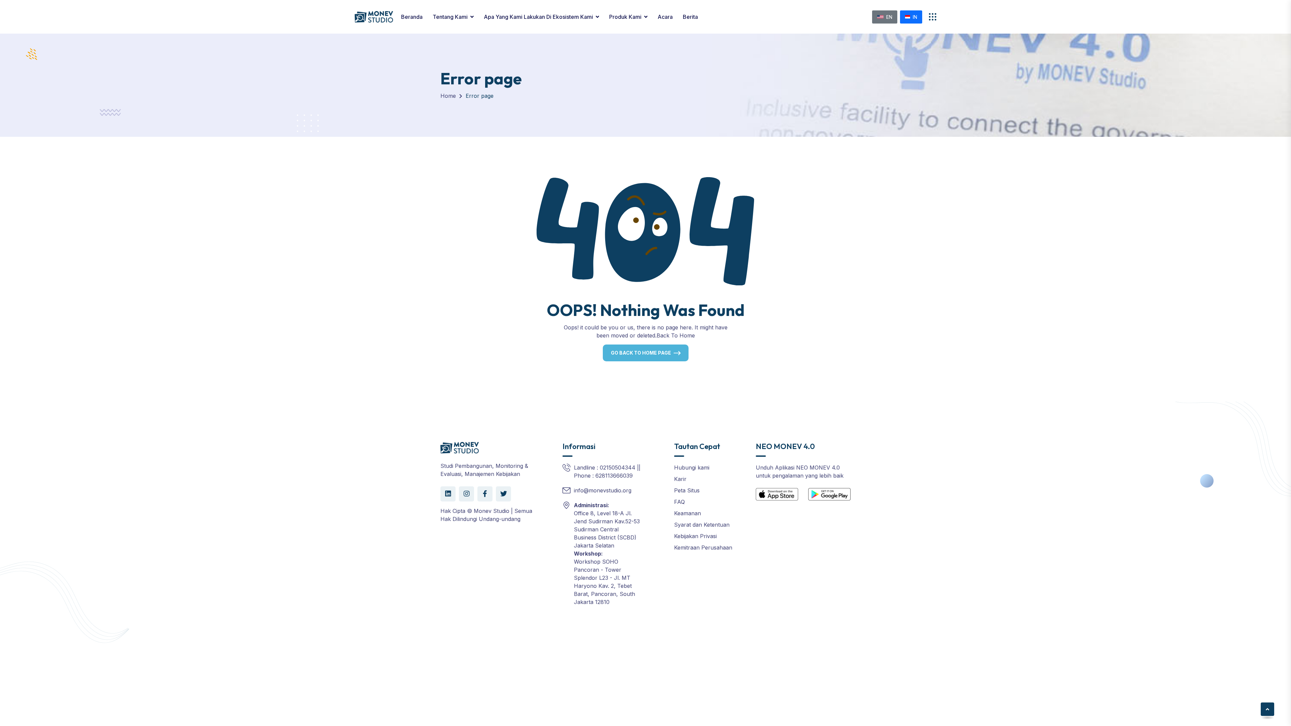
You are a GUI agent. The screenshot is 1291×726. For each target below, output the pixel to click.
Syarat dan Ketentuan (702, 524)
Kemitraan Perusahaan (703, 547)
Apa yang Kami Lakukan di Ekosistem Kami (538, 16)
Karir (680, 479)
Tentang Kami (450, 16)
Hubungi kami (691, 467)
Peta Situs (687, 490)
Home (448, 95)
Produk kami (625, 16)
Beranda (412, 16)
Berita (690, 16)
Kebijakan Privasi (695, 536)
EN (889, 17)
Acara (665, 16)
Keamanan (687, 513)
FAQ (679, 501)
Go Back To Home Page (641, 353)
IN (915, 17)
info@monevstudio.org (602, 490)
